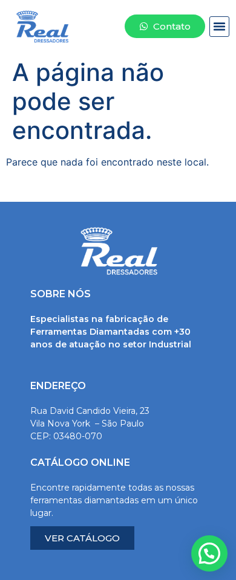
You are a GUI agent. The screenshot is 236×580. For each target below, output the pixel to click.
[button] (219, 26)
